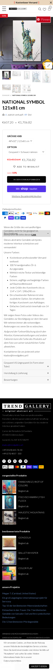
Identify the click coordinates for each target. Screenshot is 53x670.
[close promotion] (51, 2)
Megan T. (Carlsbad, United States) (19, 593)
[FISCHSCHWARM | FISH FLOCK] (9, 502)
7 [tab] (35, 67)
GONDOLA (24, 537)
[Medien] (48, 65)
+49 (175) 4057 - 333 (11, 453)
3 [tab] (21, 67)
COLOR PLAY (25, 568)
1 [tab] (14, 67)
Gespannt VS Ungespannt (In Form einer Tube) (24, 364)
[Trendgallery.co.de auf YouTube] (26, 461)
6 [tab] (32, 67)
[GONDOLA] (9, 543)
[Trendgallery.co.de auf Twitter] (9, 461)
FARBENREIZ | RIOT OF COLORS (31, 483)
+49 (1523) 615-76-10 (12, 450)
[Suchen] (39, 9)
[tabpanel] (26, 43)
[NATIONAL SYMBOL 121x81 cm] (26, 43)
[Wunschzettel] (44, 9)
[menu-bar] (5, 9)
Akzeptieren (39, 666)
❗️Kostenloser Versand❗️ (26, 2)
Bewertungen (11, 379)
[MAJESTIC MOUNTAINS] (9, 518)
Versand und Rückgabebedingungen (20, 634)
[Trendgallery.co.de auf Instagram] (20, 461)
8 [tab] (39, 67)
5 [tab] (28, 67)
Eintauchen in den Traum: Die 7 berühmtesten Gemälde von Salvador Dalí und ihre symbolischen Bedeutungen (26, 614)
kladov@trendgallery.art (12, 445)
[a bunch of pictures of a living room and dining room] (16, 88)
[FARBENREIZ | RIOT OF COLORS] (9, 487)
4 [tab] (24, 67)
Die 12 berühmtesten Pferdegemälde (20, 621)
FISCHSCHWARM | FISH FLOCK (31, 499)
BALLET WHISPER (28, 552)
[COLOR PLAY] (9, 573)
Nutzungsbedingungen (38, 638)
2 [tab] (17, 67)
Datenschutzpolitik (12, 638)
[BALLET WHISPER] (9, 558)
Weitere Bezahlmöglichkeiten (26, 196)
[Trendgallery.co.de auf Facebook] (4, 461)
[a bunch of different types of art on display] (26, 88)
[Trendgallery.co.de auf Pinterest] (15, 461)
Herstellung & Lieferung (15, 373)
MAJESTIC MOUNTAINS (31, 512)
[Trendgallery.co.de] (18, 9)
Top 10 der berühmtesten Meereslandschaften (24, 605)
